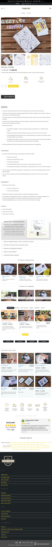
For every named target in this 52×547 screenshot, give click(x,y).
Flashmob (3, 493)
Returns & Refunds (5, 516)
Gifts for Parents (41, 446)
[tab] (10, 308)
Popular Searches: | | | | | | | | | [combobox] (26, 443)
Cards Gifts (35, 444)
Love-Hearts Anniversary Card (9, 277)
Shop (29, 13)
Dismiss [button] (42, 1)
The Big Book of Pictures (21, 366)
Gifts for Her (28, 447)
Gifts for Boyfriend (29, 449)
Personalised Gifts (14, 442)
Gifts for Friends (15, 446)
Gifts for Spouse (24, 446)
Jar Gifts (36, 442)
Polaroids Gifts (11, 444)
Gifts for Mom (37, 449)
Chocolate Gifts (28, 444)
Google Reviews (5, 532)
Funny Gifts (41, 444)
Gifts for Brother (42, 447)
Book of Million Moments (4, 389)
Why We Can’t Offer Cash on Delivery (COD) (11, 529)
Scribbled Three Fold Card (26, 277)
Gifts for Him (34, 447)
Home (23, 13)
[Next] (48, 35)
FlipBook (38, 322)
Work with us (4, 537)
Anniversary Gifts (5, 477)
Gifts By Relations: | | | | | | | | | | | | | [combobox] (26, 447)
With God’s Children (6, 500)
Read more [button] (24, 432)
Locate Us (3, 534)
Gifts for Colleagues (11, 447)
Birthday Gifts (4, 474)
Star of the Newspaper (40, 365)
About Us (3, 526)
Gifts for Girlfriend (19, 449)
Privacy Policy (4, 513)
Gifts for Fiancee (32, 446)
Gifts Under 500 (24, 442)
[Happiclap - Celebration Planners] (26, 8)
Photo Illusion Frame (6, 322)
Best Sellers (4, 482)
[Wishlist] (36, 4)
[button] (33, 4)
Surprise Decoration (6, 495)
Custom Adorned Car (6, 498)
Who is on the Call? (5, 503)
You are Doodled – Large (22, 389)
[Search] (4, 8)
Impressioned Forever (40, 388)
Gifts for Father (20, 447)
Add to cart (13, 86)
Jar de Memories (23, 322)
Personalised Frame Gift (44, 442)
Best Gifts (30, 442)
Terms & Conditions (5, 511)
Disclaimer (3, 519)
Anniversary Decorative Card (43, 277)
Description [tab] (4, 107)
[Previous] (4, 35)
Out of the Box (4, 485)
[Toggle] (2, 241)
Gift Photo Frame (20, 444)
